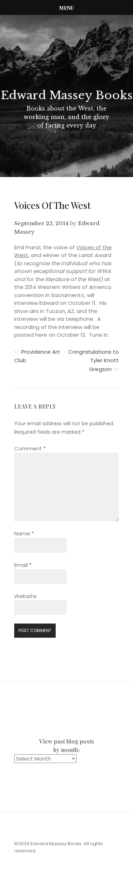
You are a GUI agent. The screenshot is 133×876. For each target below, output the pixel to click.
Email (23, 565)
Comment (30, 448)
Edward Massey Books (67, 95)
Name (24, 533)
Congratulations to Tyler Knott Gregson (93, 360)
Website (25, 596)
